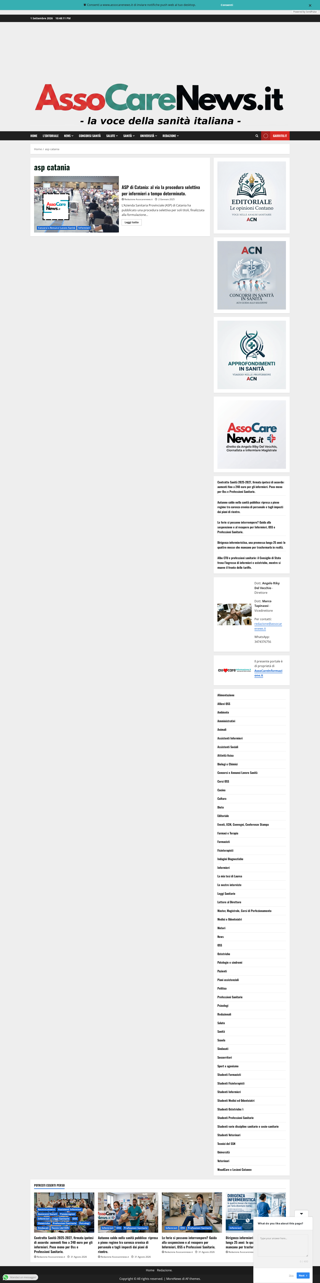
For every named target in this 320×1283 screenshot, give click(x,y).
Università (147, 135)
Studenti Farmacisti (229, 1074)
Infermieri (84, 227)
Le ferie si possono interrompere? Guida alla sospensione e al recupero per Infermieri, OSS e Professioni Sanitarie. (246, 527)
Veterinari (223, 1161)
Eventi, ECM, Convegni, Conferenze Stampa (243, 824)
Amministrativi (226, 721)
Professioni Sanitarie (230, 997)
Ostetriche (223, 954)
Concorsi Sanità (90, 135)
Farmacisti (223, 842)
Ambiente (223, 712)
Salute (110, 135)
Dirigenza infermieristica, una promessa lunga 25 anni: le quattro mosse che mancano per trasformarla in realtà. (251, 545)
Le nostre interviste (229, 885)
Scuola (221, 1040)
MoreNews (173, 1279)
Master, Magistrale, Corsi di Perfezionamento (244, 910)
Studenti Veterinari (228, 1135)
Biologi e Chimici (227, 764)
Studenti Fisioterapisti (230, 1083)
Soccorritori (224, 1057)
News (67, 135)
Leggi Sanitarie (226, 893)
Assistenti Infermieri (230, 738)
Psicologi (222, 1005)
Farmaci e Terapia (227, 833)
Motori (221, 928)
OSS (219, 945)
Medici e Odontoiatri (229, 919)
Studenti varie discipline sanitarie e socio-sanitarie (248, 1126)
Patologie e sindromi (229, 962)
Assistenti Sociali (227, 747)
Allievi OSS (223, 703)
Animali (221, 729)
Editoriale (223, 816)
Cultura (221, 798)
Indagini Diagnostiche (230, 859)
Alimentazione (225, 695)
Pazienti (222, 971)
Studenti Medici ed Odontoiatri (235, 1100)
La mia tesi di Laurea (229, 876)
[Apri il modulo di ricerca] (257, 135)
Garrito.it (280, 135)
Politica (221, 988)
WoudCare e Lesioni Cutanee (234, 1169)
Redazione (169, 135)
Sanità (127, 135)
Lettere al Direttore (229, 902)
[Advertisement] (160, 50)
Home (33, 135)
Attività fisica (225, 755)
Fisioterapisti (225, 850)
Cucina (221, 790)
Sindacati (222, 1049)
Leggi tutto (133, 222)
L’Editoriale (51, 135)
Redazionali (224, 1014)
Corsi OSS (223, 781)
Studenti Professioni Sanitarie (235, 1118)
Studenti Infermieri (229, 1092)
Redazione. (164, 1270)
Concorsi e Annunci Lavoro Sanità (56, 227)
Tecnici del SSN (226, 1143)
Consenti (227, 5)
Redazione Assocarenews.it (138, 199)
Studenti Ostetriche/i (230, 1109)
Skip (291, 1275)
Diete (220, 807)
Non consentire (208, 5)
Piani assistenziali (228, 980)
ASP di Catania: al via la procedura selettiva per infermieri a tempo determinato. (76, 204)
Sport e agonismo (228, 1066)
